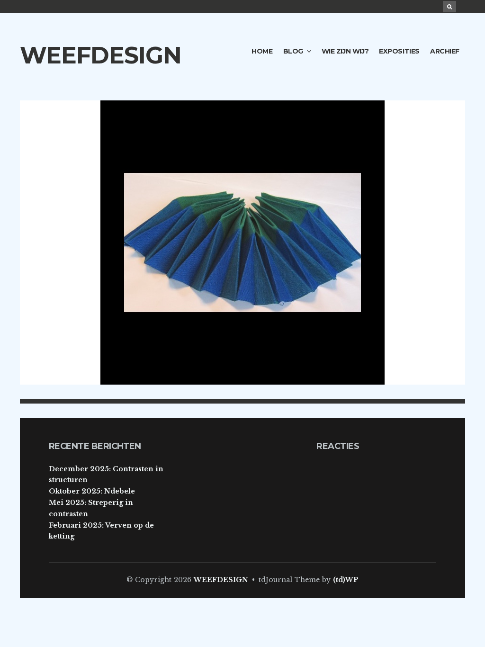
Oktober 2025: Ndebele (92, 491)
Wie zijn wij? (345, 51)
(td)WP (346, 579)
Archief (444, 51)
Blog (293, 51)
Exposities (399, 51)
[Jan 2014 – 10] (242, 242)
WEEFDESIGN (100, 55)
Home (261, 51)
